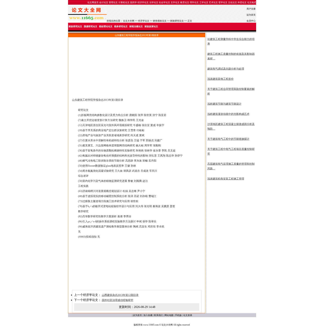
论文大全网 (128, 21)
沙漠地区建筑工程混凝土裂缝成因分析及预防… (231, 126)
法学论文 (153, 2)
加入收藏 (147, 315)
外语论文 (242, 2)
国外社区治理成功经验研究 (117, 300)
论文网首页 (93, 2)
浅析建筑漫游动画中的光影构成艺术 (228, 114)
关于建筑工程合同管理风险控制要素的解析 (231, 91)
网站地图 (168, 315)
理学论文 (194, 2)
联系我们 (158, 315)
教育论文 (184, 2)
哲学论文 (222, 2)
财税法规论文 (136, 26)
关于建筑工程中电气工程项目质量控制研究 (231, 151)
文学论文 (175, 2)
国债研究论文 (90, 26)
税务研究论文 (121, 26)
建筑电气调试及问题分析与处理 (225, 68)
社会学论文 (164, 2)
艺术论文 (213, 2)
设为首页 (251, 15)
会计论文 (103, 2)
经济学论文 (143, 2)
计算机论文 (124, 2)
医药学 (133, 2)
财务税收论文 (159, 21)
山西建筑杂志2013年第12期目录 (120, 295)
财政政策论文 (151, 26)
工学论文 (203, 2)
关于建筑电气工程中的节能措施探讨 (228, 139)
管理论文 (113, 2)
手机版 (178, 315)
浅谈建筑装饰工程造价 (220, 78)
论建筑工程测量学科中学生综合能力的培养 (231, 41)
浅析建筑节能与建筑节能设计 (224, 103)
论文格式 (251, 2)
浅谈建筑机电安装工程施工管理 (225, 178)
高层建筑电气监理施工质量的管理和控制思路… (231, 166)
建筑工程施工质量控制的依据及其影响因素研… (231, 56)
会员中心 (251, 21)
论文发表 (187, 315)
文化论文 (232, 2)
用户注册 (251, 9)
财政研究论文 (177, 21)
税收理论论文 (105, 26)
